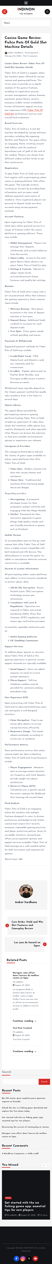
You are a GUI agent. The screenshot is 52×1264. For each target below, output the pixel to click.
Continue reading (23, 1021)
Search (6, 1072)
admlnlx (19, 982)
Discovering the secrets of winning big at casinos (25, 1127)
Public (3, 1198)
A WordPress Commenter (13, 1154)
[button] (44, 1165)
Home (7, 23)
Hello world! (33, 1154)
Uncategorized (31, 53)
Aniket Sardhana (15, 53)
